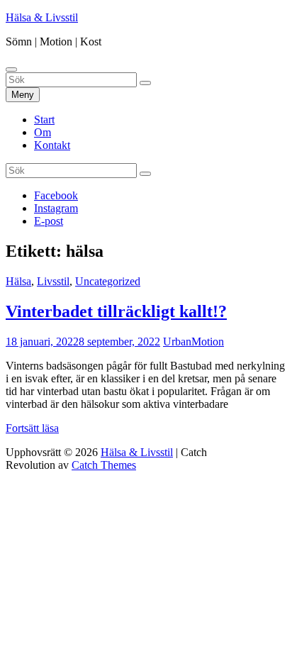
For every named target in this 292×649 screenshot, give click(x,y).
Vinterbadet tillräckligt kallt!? (116, 311)
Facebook (56, 195)
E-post (48, 221)
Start (44, 119)
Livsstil (53, 281)
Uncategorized (107, 281)
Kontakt (52, 145)
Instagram (56, 208)
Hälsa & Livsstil (42, 17)
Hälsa (18, 281)
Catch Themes (104, 465)
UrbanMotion (193, 341)
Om (42, 132)
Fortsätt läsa (32, 428)
